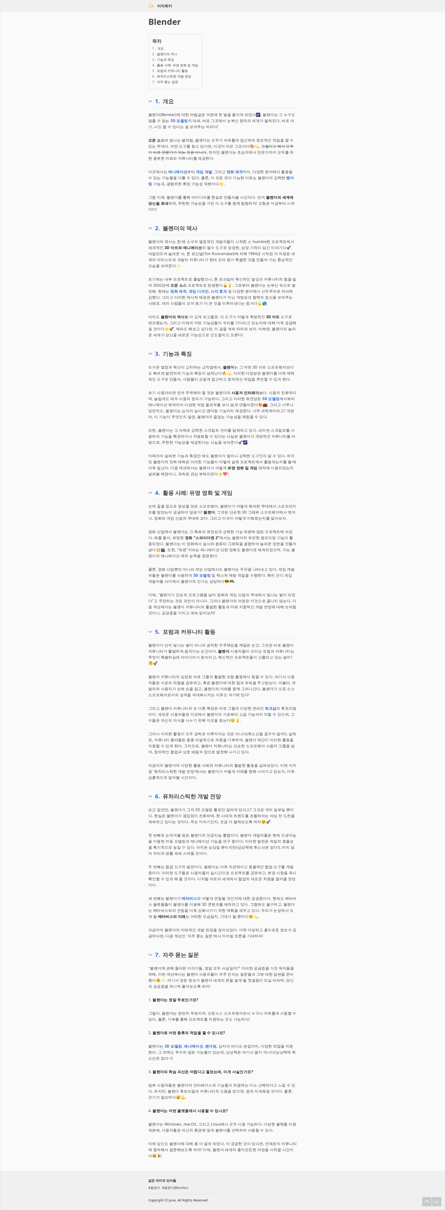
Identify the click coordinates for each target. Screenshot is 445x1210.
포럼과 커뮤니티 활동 (170, 70)
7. (157, 954)
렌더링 (210, 1046)
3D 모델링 (179, 120)
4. (157, 492)
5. (157, 631)
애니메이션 (177, 171)
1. (157, 101)
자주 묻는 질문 (165, 82)
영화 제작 (235, 171)
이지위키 (164, 5)
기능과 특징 (163, 59)
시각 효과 (219, 291)
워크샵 (270, 708)
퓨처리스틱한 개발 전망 (171, 76)
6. (157, 796)
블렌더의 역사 (164, 54)
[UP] (427, 1201)
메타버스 (189, 898)
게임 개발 (204, 171)
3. (157, 353)
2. (157, 228)
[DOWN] (436, 1201)
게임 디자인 (199, 291)
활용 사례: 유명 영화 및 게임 (175, 65)
